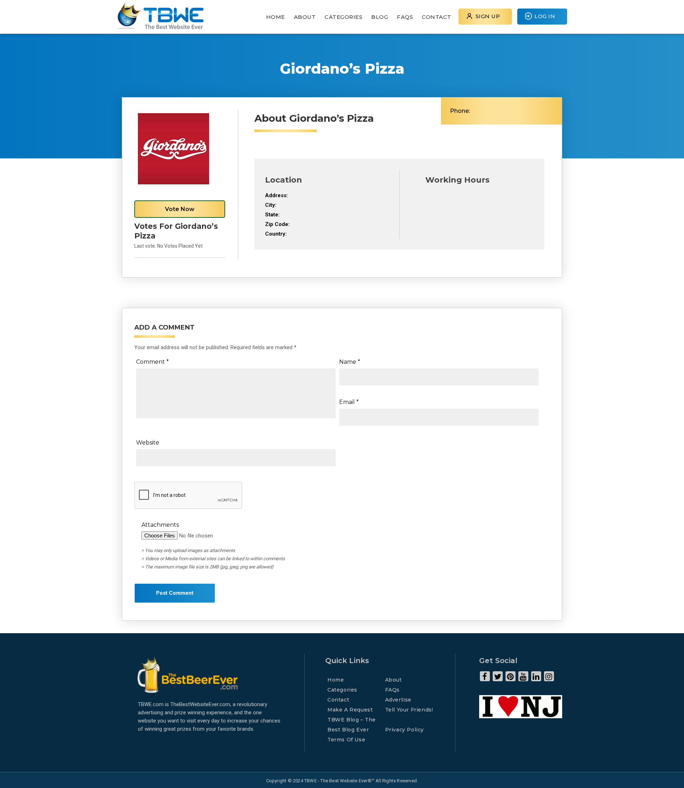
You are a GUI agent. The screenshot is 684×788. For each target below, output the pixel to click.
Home (275, 17)
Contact (436, 17)
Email (349, 402)
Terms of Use (346, 739)
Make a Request (350, 709)
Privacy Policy (404, 729)
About (305, 17)
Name (349, 361)
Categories (343, 17)
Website (147, 442)
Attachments (160, 524)
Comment (152, 361)
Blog (379, 17)
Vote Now (180, 209)
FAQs (405, 17)
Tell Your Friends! (409, 709)
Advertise (398, 700)
